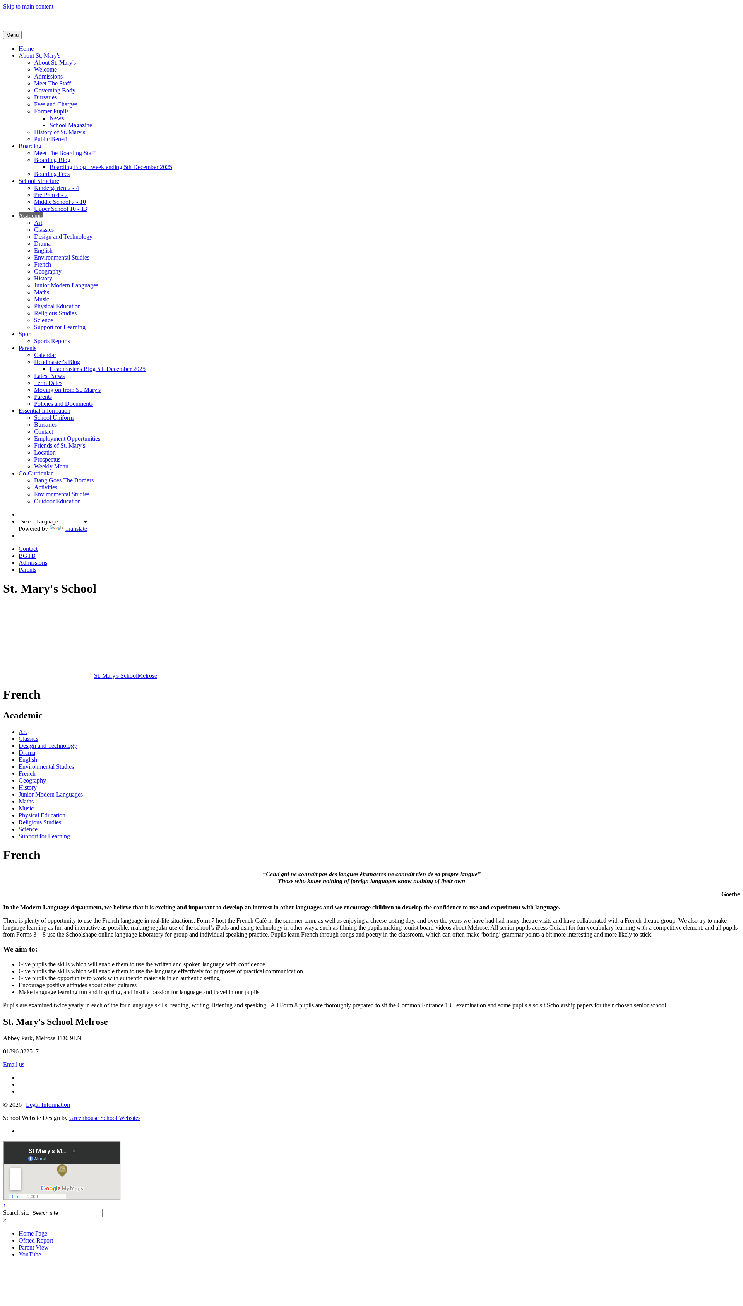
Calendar (45, 355)
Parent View (34, 1247)
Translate (76, 528)
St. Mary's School (125, 675)
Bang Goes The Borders (64, 480)
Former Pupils (51, 111)
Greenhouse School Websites (104, 1118)
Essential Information (44, 410)
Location (45, 452)
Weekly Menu (51, 466)
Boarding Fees (52, 174)
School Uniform (54, 417)
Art (38, 222)
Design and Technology (63, 236)
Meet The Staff (52, 83)
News (57, 118)
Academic (31, 215)
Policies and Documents (63, 403)
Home (26, 48)
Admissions (48, 76)
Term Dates (48, 382)
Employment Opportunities (67, 438)
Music (41, 299)
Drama (42, 243)
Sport (25, 334)
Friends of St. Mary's (59, 445)
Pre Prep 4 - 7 (51, 194)
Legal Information (48, 1104)
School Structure (39, 181)
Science (43, 320)
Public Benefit (51, 139)
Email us (13, 1064)
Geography (48, 271)
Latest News (49, 376)
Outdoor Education (57, 501)
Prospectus (47, 459)
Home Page (33, 1233)
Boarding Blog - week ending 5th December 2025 (111, 167)
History (43, 278)
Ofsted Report (36, 1240)
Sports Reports (52, 341)
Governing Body (54, 90)
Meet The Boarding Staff (64, 153)
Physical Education (57, 306)
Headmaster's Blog (57, 362)
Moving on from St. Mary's (67, 389)
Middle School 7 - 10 (60, 201)
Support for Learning (60, 327)
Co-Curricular (36, 473)
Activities (45, 487)
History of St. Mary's (59, 132)
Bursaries (45, 97)
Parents (27, 348)
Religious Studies (55, 313)
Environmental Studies (61, 257)
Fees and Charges (55, 104)
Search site (16, 1212)
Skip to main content (28, 6)
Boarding (30, 146)
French (42, 264)
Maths (41, 292)
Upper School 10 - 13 (60, 208)
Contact (43, 431)
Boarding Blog (52, 160)
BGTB (27, 555)
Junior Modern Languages (66, 285)
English (43, 250)
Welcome (45, 69)
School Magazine (71, 125)
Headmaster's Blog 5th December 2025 (98, 369)
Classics (44, 229)
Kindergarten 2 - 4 (56, 188)
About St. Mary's (39, 55)
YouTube (30, 1254)
